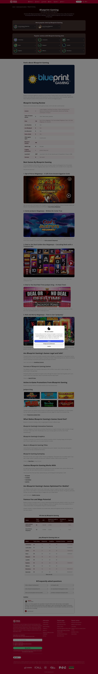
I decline (49, 346)
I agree (49, 341)
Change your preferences (49, 343)
